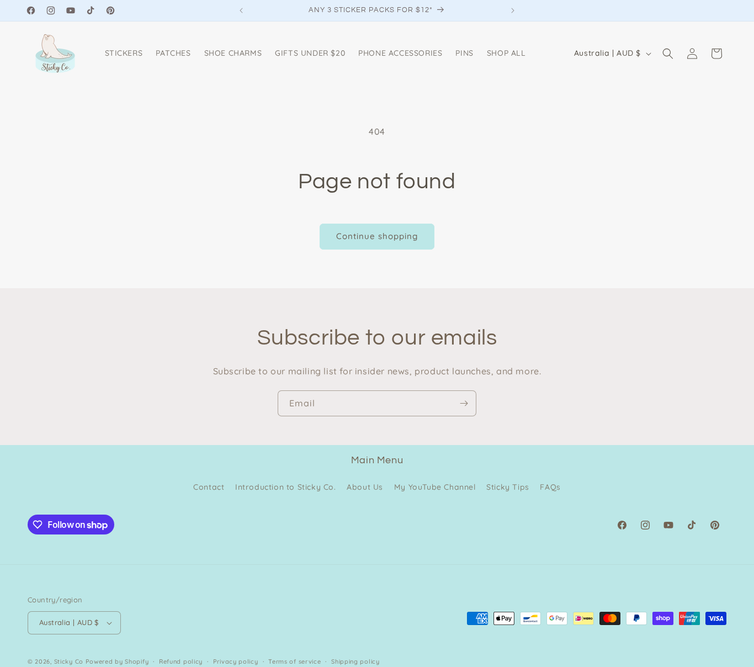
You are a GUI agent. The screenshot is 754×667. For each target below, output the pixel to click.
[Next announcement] (513, 10)
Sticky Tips (507, 487)
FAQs (550, 487)
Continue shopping (377, 236)
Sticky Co (68, 661)
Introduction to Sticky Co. (285, 487)
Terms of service (294, 661)
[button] (668, 53)
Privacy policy (235, 661)
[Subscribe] (464, 403)
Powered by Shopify (117, 661)
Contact (208, 487)
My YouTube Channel (435, 487)
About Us (365, 487)
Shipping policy (355, 661)
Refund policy (181, 661)
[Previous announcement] (241, 10)
